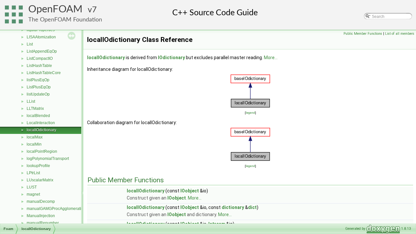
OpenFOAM (55, 9)
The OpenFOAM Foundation (65, 20)
